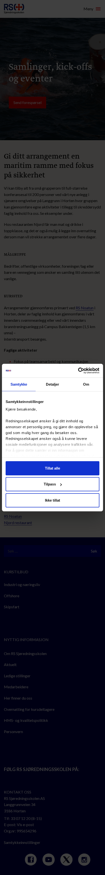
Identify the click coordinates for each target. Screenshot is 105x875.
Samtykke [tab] (18, 384)
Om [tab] (86, 384)
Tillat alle (52, 468)
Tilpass (50, 484)
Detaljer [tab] (52, 384)
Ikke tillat (52, 500)
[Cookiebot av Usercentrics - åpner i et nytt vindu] (78, 371)
